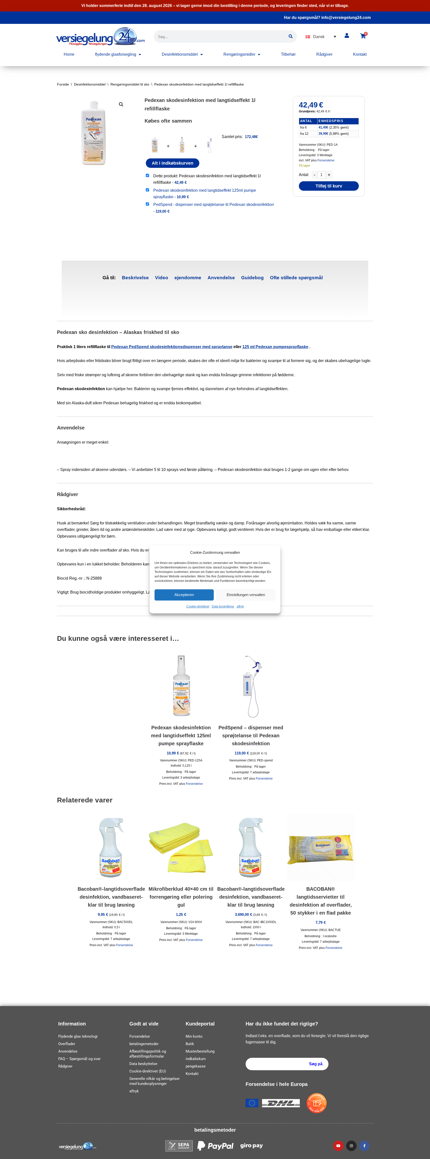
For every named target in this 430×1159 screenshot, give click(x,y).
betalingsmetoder (144, 1044)
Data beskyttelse (223, 606)
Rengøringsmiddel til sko (129, 84)
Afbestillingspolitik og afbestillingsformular (147, 1054)
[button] (321, 36)
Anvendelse (221, 277)
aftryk (240, 606)
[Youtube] (338, 1146)
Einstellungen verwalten (246, 595)
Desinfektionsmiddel (180, 54)
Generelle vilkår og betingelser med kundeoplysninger (154, 1081)
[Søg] (290, 36)
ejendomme (187, 277)
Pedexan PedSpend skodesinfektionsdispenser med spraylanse (171, 347)
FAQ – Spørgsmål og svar (79, 1059)
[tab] (135, 277)
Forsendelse (326, 160)
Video (161, 277)
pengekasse (196, 1066)
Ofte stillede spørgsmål (296, 277)
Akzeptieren (184, 595)
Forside (63, 84)
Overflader (66, 1044)
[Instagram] (351, 1146)
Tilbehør (288, 54)
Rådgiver (324, 54)
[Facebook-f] (364, 1146)
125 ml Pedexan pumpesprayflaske (275, 347)
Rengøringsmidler (239, 54)
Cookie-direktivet (197, 606)
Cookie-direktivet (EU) (147, 1071)
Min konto (194, 1036)
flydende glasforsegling (115, 54)
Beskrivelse (135, 277)
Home (69, 54)
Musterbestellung (200, 1051)
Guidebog (252, 277)
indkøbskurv (196, 1059)
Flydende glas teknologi (78, 1036)
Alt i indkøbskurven (172, 163)
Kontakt (360, 54)
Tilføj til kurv (329, 186)
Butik (190, 1044)
